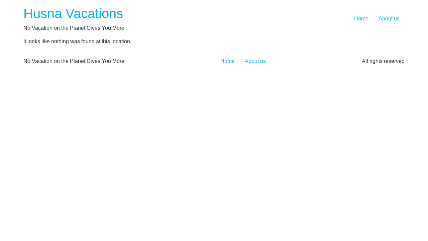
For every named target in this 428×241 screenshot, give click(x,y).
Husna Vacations (73, 13)
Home (361, 18)
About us (389, 18)
